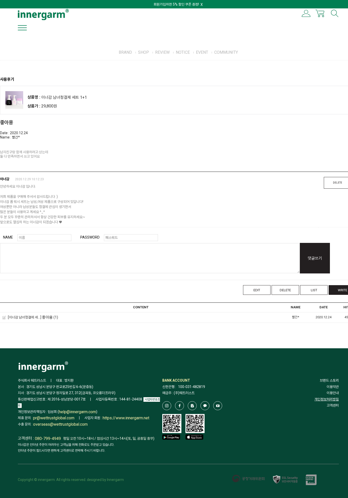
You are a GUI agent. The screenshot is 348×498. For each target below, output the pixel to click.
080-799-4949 (48, 438)
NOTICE (183, 52)
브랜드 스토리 (329, 380)
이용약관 (333, 387)
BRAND (125, 52)
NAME (8, 237)
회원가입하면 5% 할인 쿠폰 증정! (176, 4)
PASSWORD (90, 237)
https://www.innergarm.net (126, 418)
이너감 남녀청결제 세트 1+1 (64, 97)
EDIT (256, 290)
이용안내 (333, 393)
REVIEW (162, 52)
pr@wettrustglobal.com (53, 418)
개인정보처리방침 (326, 399)
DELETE (285, 290)
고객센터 (333, 405)
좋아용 (47, 317)
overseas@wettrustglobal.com (60, 424)
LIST (314, 290)
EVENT (202, 52)
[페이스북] (179, 405)
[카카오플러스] (204, 405)
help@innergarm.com (77, 411)
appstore (194, 444)
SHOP (143, 52)
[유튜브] (217, 405)
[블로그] (192, 405)
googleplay (171, 444)
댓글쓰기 (315, 258)
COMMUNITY (226, 52)
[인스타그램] (166, 405)
